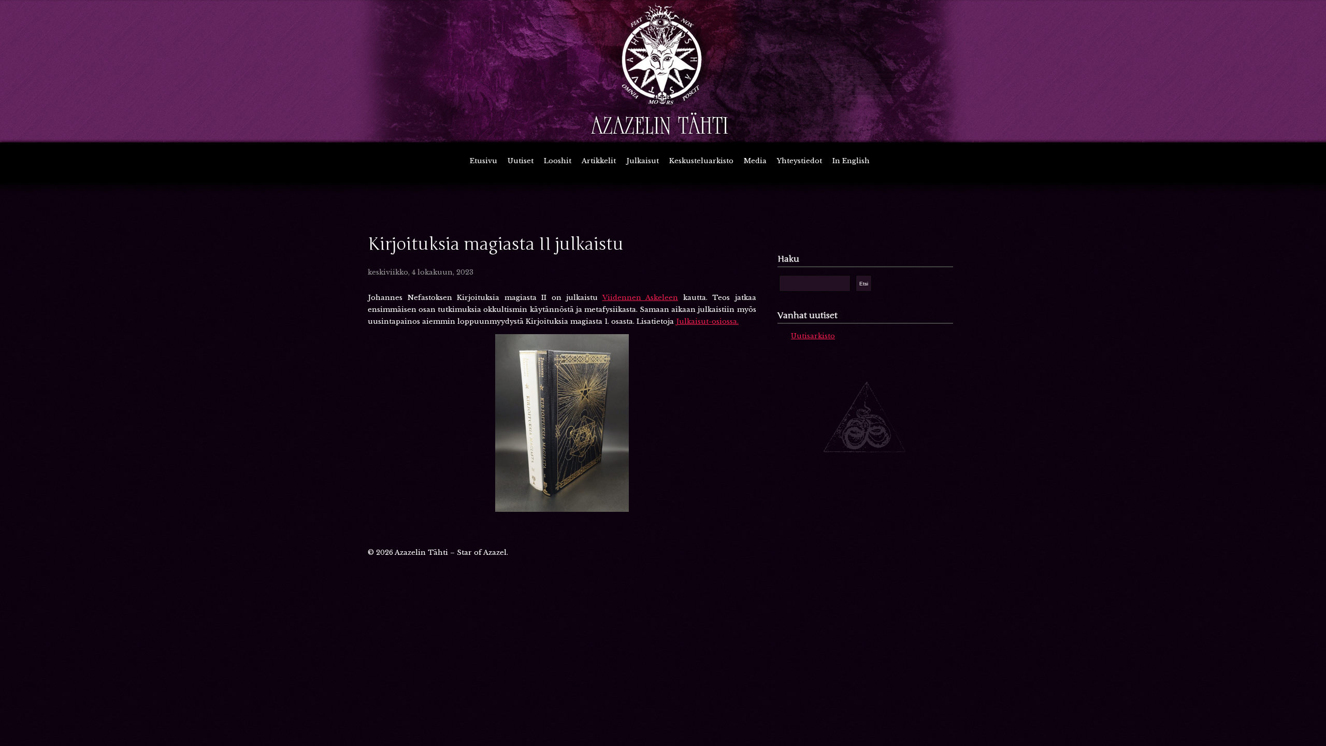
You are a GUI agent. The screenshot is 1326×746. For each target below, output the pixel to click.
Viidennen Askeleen (640, 297)
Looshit (557, 160)
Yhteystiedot (799, 160)
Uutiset (521, 160)
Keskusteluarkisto (701, 160)
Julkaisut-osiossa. (707, 321)
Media (755, 160)
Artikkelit (599, 160)
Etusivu (483, 160)
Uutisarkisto (813, 336)
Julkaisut (642, 160)
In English (851, 160)
